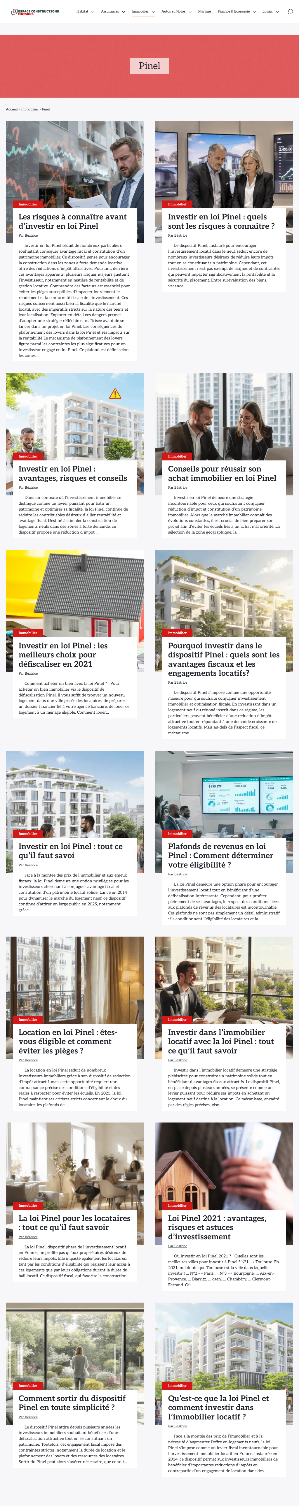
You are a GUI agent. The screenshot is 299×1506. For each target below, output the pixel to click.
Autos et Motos (173, 11)
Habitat (82, 11)
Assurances (110, 11)
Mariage (204, 11)
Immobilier (140, 11)
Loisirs (268, 11)
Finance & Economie (234, 11)
